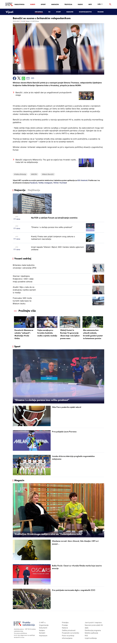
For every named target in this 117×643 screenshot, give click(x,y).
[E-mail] (28, 78)
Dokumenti (43, 628)
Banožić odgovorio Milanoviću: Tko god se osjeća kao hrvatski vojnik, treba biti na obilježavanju (46, 161)
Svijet (58, 12)
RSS (86, 635)
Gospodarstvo (85, 12)
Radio (80, 4)
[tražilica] (110, 4)
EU (49, 12)
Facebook (33, 183)
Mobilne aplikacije (91, 633)
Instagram (48, 183)
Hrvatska (39, 12)
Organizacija (43, 625)
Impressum (43, 635)
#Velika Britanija (20, 174)
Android (84, 180)
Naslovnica (19, 4)
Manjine (69, 12)
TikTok (55, 183)
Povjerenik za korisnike (70, 633)
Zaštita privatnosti (68, 630)
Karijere (42, 630)
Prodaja (65, 625)
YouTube (62, 183)
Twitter (41, 183)
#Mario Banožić (48, 174)
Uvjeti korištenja (91, 638)
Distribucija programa (93, 630)
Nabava (65, 628)
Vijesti (32, 4)
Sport (43, 4)
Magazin (55, 4)
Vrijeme (100, 12)
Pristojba (65, 622)
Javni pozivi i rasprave (93, 622)
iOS (78, 180)
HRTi (90, 4)
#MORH (34, 174)
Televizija (68, 4)
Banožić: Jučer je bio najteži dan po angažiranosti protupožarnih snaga (44, 93)
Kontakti (42, 633)
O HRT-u (42, 622)
